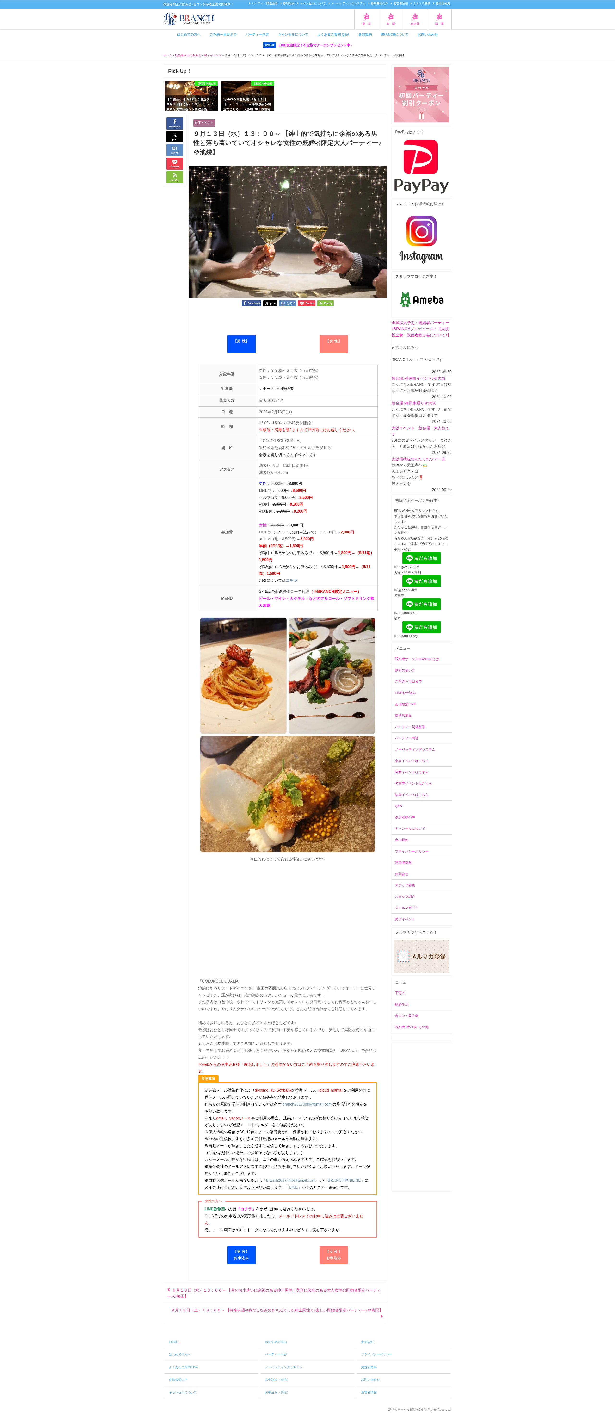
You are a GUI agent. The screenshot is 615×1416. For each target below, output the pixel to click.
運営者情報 (401, 3)
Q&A (398, 806)
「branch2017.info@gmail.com (288, 1180)
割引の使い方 (405, 670)
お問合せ (401, 874)
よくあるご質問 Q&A (333, 34)
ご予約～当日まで (408, 681)
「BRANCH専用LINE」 (344, 1180)
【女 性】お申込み (334, 1255)
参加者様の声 (379, 3)
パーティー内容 (257, 34)
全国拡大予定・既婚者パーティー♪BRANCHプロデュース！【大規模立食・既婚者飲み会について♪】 (421, 329)
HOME (173, 1341)
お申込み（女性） (277, 1379)
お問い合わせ (428, 34)
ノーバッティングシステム (348, 3)
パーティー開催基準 (265, 3)
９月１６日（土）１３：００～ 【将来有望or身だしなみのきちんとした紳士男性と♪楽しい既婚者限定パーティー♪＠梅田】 (277, 1310)
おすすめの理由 (276, 1341)
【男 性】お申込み (242, 1255)
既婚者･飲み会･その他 (412, 1027)
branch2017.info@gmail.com (307, 1104)
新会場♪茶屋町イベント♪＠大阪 (418, 378)
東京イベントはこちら (412, 760)
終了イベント (204, 122)
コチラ (291, 580)
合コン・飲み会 (406, 1015)
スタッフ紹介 (405, 896)
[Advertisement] (421, 1117)
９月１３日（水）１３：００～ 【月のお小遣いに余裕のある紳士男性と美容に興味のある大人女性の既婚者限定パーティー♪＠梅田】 (274, 1293)
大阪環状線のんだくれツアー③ (418, 459)
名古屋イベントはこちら (413, 783)
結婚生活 (401, 1004)
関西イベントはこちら (412, 772)
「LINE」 (293, 1187)
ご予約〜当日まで (223, 34)
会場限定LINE (405, 704)
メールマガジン (406, 907)
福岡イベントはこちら (412, 794)
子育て (400, 993)
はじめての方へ (189, 34)
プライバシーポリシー (412, 851)
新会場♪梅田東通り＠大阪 (414, 403)
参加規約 (289, 3)
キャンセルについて (313, 3)
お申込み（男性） (277, 1392)
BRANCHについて (395, 34)
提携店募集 (443, 3)
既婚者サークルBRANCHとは (417, 659)
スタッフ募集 (421, 3)
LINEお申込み (405, 692)
